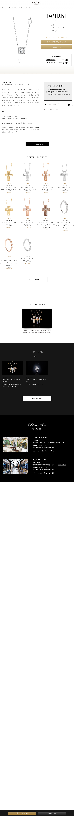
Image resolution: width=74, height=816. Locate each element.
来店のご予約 (57, 47)
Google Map (60, 442)
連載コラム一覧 (37, 398)
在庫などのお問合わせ (22, 813)
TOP (3, 7)
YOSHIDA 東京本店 (50, 59)
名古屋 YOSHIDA (51, 63)
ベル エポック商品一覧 (37, 144)
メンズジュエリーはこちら (51, 109)
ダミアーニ (8, 7)
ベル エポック (14, 7)
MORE (37, 279)
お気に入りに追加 (52, 104)
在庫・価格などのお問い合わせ (56, 42)
